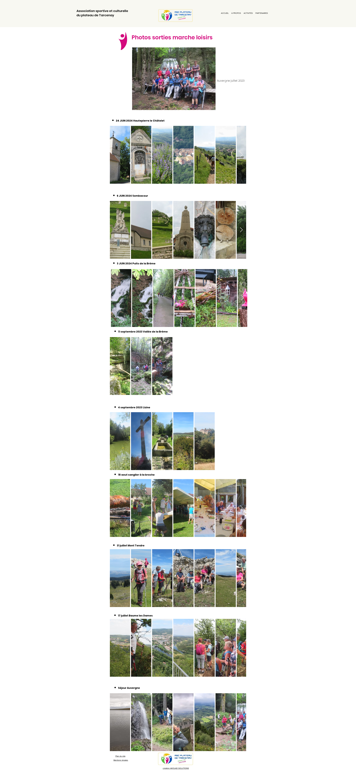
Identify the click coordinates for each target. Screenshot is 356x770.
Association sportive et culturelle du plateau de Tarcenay (102, 13)
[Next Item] (241, 154)
